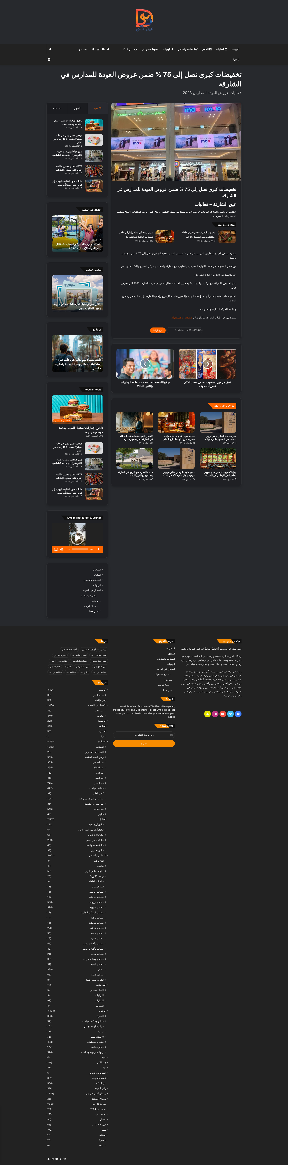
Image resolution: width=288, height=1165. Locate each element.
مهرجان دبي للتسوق (94, 803)
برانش (100, 865)
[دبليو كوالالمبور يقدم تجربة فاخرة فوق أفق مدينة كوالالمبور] (94, 156)
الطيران (100, 1005)
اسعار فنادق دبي (61, 655)
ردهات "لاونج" (97, 876)
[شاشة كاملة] (56, 549)
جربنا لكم (101, 1062)
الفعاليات (220, 49)
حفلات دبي (62, 661)
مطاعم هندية (97, 953)
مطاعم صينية (97, 933)
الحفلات (100, 746)
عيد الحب (99, 777)
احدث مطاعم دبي (79, 655)
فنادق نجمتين (97, 850)
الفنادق (205, 49)
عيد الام (100, 772)
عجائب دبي (100, 1114)
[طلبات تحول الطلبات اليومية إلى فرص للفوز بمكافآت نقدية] (94, 186)
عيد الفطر (99, 783)
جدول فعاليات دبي (79, 661)
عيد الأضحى (98, 762)
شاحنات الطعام (96, 881)
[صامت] (61, 549)
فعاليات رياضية (96, 788)
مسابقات (99, 710)
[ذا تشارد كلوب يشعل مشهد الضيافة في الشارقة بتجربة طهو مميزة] (134, 422)
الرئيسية (235, 49)
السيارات (99, 1000)
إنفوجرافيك (100, 700)
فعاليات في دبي (99, 672)
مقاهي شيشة (97, 974)
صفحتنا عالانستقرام (181, 317)
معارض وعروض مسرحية (91, 798)
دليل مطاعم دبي (82, 666)
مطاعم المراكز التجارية (92, 912)
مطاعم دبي (71, 672)
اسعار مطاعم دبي (99, 661)
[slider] (80, 549)
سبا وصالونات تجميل (94, 1026)
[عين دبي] (144, 22)
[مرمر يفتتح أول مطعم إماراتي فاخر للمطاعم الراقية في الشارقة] (165, 236)
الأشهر (77, 108)
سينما (101, 1031)
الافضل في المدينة (92, 590)
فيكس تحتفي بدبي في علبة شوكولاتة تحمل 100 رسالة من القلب (67, 139)
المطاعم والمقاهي (186, 49)
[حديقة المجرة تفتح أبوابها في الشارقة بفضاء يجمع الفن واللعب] (134, 458)
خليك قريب (90, 606)
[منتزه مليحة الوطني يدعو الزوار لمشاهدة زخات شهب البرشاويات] (218, 422)
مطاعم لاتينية (97, 938)
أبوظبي (103, 649)
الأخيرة (98, 108)
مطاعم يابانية (97, 964)
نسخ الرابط (158, 330)
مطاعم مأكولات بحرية (93, 943)
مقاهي (100, 969)
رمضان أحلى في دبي (96, 1093)
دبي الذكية (101, 1083)
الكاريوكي (99, 860)
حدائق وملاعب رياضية (93, 1021)
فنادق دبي (84, 672)
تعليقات (57, 108)
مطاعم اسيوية (97, 907)
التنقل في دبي (97, 990)
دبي (52, 661)
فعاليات (68, 666)
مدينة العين (98, 695)
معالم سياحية (97, 1047)
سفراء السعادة (99, 1098)
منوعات (102, 1135)
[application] (77, 538)
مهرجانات (99, 808)
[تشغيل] (98, 549)
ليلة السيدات (98, 886)
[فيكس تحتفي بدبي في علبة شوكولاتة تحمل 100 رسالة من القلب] (94, 140)
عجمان (103, 1119)
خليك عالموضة (99, 1078)
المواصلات (101, 984)
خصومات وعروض (97, 1072)
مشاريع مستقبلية (88, 595)
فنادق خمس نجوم (95, 840)
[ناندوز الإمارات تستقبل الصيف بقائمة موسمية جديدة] (94, 125)
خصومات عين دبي (150, 49)
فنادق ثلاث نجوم (96, 834)
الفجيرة (102, 731)
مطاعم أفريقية (96, 891)
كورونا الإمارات (99, 1124)
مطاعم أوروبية (97, 902)
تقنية (104, 1057)
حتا (104, 1067)
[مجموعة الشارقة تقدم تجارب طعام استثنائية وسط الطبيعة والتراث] (227, 236)
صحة (101, 1145)
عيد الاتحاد (99, 767)
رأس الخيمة (100, 1088)
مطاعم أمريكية (96, 896)
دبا (102, 736)
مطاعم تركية (97, 917)
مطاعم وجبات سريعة (93, 959)
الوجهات (167, 49)
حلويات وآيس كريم (94, 871)
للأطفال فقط (97, 1036)
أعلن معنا (93, 611)
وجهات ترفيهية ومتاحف (92, 1052)
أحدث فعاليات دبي (69, 649)
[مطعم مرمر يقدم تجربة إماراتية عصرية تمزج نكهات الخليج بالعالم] (176, 422)
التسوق (100, 1016)
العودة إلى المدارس (94, 752)
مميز (104, 1129)
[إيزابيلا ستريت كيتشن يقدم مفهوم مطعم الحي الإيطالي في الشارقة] (218, 458)
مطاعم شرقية (97, 928)
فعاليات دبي (55, 666)
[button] (77, 538)
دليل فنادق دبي (100, 666)
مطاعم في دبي (55, 672)
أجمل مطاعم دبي (89, 649)
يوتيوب (100, 715)
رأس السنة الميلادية (94, 757)
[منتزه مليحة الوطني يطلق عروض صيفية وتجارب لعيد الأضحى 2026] (176, 458)
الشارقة (102, 726)
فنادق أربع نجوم (96, 824)
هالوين (101, 814)
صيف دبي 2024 (129, 49)
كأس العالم (98, 793)
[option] (77, 233)
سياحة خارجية (99, 1104)
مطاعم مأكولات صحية (93, 948)
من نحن (94, 600)
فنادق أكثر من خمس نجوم (91, 829)
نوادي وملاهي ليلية (95, 979)
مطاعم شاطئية (96, 922)
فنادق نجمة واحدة (95, 845)
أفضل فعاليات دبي (98, 655)
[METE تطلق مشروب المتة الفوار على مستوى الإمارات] (94, 171)
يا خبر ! (236, 59)
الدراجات (99, 995)
